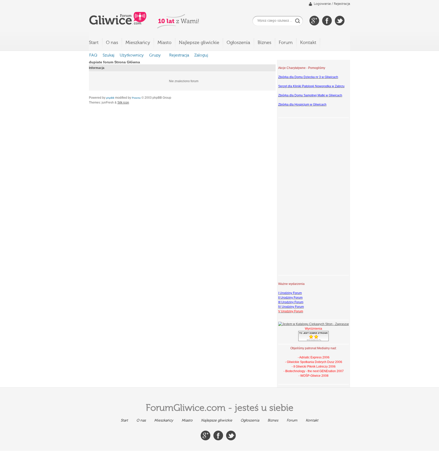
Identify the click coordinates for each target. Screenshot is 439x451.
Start (94, 42)
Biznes (264, 42)
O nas (112, 42)
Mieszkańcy (138, 42)
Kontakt (308, 42)
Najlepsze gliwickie (199, 42)
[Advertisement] (298, 196)
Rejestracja (342, 4)
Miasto (164, 42)
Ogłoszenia (238, 42)
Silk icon (123, 102)
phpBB (110, 97)
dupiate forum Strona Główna (114, 62)
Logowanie (322, 4)
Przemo (136, 97)
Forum (286, 42)
